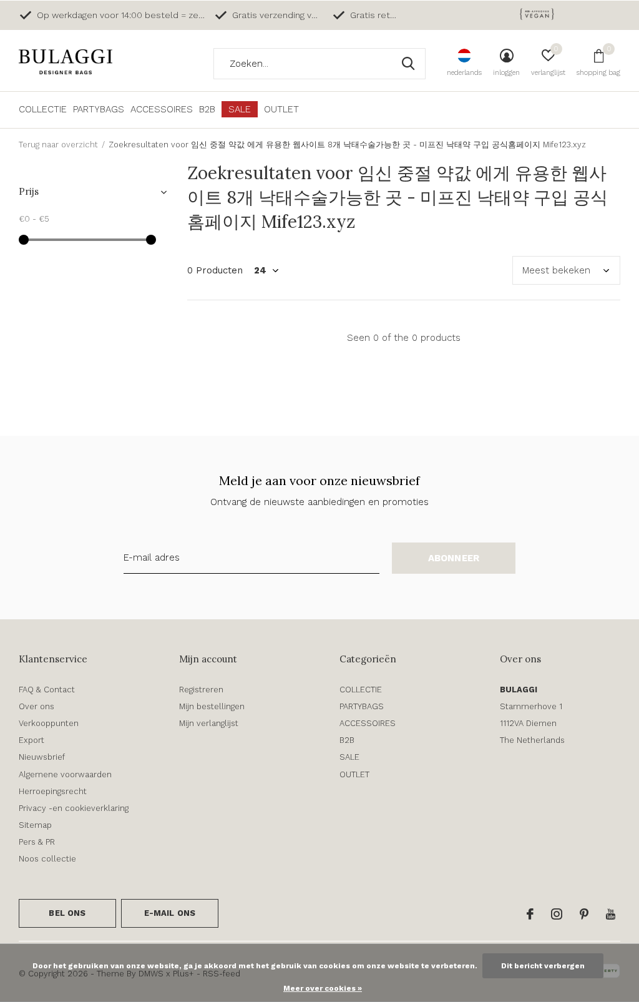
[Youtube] (610, 914)
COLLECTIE (43, 109)
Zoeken (408, 63)
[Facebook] (530, 914)
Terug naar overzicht (58, 144)
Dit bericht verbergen (543, 965)
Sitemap (35, 825)
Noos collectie (47, 858)
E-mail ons (170, 913)
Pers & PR (37, 842)
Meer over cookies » (322, 988)
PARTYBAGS (98, 109)
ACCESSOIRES (161, 109)
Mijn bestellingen (212, 706)
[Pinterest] (584, 914)
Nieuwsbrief (42, 757)
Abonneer (454, 558)
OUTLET (281, 109)
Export (31, 740)
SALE (239, 109)
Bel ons (67, 913)
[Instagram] (556, 914)
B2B (207, 109)
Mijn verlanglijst (208, 723)
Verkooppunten (49, 723)
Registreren (201, 689)
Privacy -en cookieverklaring (74, 808)
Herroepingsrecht (53, 791)
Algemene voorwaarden (65, 774)
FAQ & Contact (47, 689)
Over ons (36, 706)
